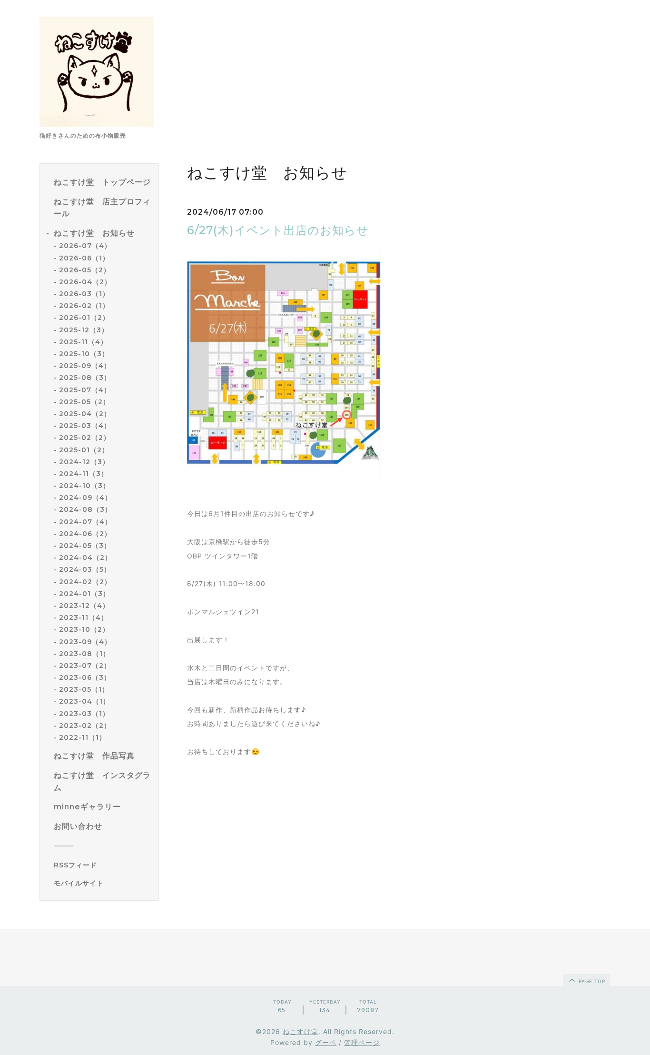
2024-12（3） (84, 462)
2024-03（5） (85, 569)
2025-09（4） (85, 365)
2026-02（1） (84, 305)
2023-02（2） (85, 725)
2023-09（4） (85, 641)
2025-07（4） (85, 390)
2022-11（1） (82, 737)
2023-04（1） (84, 701)
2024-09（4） (85, 497)
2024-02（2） (85, 581)
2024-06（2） (85, 533)
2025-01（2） (84, 450)
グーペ (325, 1042)
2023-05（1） (84, 689)
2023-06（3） (85, 677)
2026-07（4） (85, 245)
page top (591, 981)
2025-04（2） (85, 413)
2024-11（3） (83, 473)
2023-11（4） (83, 617)
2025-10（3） (84, 353)
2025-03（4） (85, 425)
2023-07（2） (85, 665)
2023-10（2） (84, 629)
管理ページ (362, 1042)
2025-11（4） (83, 342)
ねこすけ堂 (300, 1031)
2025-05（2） (84, 402)
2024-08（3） (85, 509)
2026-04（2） (85, 282)
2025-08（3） (85, 377)
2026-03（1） (84, 293)
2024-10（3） (84, 485)
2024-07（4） (85, 522)
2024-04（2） (85, 557)
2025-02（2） (84, 437)
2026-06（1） (84, 258)
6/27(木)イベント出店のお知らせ (278, 230)
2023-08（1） (84, 653)
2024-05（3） (85, 545)
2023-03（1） (84, 713)
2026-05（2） (84, 270)
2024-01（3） (84, 593)
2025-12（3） (83, 330)
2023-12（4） (84, 605)
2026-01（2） (84, 317)
